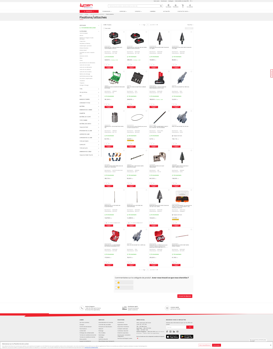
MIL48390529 (130, 125)
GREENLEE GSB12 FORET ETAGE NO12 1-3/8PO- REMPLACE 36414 (180, 166)
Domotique (101, 335)
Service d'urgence (90, 306)
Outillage (101, 337)
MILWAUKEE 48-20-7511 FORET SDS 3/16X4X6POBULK (135, 206)
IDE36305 (129, 243)
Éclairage (101, 330)
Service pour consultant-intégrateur (124, 335)
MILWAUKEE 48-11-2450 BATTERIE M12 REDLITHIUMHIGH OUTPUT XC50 (158, 87)
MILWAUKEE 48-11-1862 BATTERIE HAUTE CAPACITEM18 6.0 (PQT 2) (113, 48)
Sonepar (82, 324)
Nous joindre (83, 339)
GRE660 (106, 85)
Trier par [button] (189, 24)
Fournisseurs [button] (106, 11)
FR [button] (190, 1)
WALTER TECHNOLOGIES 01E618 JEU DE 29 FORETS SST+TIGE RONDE (114, 166)
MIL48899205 (153, 46)
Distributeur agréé (133, 306)
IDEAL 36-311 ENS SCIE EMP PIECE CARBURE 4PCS (136, 87)
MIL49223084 (153, 243)
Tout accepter (216, 345)
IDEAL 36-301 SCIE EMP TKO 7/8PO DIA (180, 86)
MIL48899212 (153, 204)
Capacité (82, 144)
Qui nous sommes (84, 322)
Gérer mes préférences (204, 345)
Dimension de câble (85, 151)
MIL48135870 (175, 243)
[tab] (89, 25)
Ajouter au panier (109, 67)
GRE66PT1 (129, 164)
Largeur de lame (85, 134)
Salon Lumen (156, 1)
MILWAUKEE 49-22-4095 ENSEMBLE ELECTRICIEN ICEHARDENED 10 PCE (112, 245)
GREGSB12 (174, 164)
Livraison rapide (175, 307)
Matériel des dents (85, 123)
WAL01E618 (107, 164)
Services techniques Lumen (125, 338)
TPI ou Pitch (83, 92)
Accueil (81, 14)
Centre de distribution (86, 326)
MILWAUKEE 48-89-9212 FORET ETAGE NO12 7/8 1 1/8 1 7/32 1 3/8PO (159, 206)
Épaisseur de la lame (86, 130)
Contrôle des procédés (105, 324)
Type (81, 89)
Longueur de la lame (86, 137)
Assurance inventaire (123, 326)
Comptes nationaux (123, 328)
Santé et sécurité (103, 339)
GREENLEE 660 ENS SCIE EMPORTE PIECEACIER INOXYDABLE (115, 87)
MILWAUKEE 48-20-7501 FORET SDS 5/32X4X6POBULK (112, 206)
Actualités (166, 11)
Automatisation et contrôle (106, 322)
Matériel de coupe (85, 116)
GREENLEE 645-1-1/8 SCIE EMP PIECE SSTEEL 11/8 (114, 127)
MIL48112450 (152, 85)
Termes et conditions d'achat (87, 337)
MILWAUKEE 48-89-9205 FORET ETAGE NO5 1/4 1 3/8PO (159, 48)
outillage (86, 14)
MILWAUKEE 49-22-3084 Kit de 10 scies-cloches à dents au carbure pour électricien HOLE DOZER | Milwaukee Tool (159, 246)
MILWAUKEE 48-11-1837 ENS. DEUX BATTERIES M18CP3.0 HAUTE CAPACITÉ (137, 48)
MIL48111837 (130, 46)
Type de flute (84, 148)
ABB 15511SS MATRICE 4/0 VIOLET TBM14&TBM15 (157, 166)
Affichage (83, 25)
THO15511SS (152, 164)
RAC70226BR (153, 125)
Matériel (82, 106)
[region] (136, 345)
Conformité (83, 330)
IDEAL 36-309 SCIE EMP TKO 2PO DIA (180, 126)
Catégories (83, 31)
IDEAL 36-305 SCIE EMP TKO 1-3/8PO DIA (136, 245)
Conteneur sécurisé (123, 330)
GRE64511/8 (107, 125)
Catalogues (170, 1)
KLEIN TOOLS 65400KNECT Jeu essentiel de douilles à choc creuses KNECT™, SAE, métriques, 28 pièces (182, 206)
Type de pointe (84, 141)
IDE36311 (129, 85)
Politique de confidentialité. (91, 347)
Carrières (152, 11)
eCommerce (121, 322)
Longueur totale (85, 103)
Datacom (101, 328)
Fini (81, 96)
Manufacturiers (85, 99)
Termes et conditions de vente (88, 335)
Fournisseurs (164, 1)
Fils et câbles (102, 333)
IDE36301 (174, 85)
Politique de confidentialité (87, 333)
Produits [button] (89, 11)
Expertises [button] (123, 11)
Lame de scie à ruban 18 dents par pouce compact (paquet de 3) (137, 127)
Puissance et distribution (105, 326)
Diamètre (82, 113)
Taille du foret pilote (86, 155)
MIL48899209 (175, 46)
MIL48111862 (107, 46)
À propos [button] (137, 11)
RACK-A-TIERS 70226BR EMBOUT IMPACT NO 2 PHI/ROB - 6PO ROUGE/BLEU (159, 127)
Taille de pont (84, 127)
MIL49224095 (108, 243)
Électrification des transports (106, 341)
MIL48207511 (130, 204)
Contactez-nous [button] (183, 11)
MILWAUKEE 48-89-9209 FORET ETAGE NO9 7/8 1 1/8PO (181, 48)
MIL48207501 (108, 204)
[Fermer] (270, 345)
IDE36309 (174, 125)
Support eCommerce (85, 341)
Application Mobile (123, 324)
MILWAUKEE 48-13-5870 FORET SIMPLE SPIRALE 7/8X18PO (180, 245)
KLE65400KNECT (176, 204)
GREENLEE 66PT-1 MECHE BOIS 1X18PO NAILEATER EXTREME (135, 166)
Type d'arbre (83, 120)
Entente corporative (123, 333)
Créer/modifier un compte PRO (182, 1)
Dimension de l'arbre (86, 110)
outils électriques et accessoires (97, 14)
